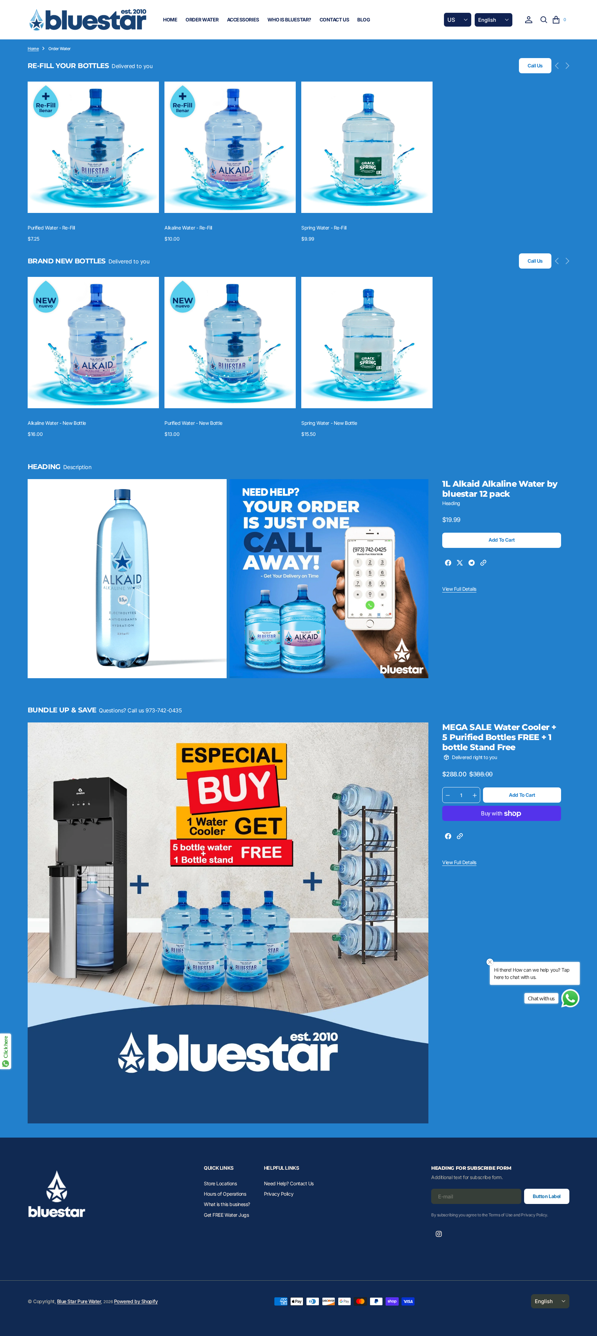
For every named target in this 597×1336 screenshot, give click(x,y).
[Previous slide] (558, 66)
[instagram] (438, 1234)
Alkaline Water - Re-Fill (188, 228)
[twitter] (460, 563)
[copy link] (483, 563)
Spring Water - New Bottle (329, 423)
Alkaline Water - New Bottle (57, 423)
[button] (528, 19)
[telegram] (471, 563)
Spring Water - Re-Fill (324, 228)
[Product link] (93, 147)
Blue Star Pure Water (79, 1301)
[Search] (543, 19)
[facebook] (448, 563)
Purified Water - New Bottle (193, 423)
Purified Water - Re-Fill (51, 228)
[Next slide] (565, 66)
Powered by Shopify (136, 1301)
